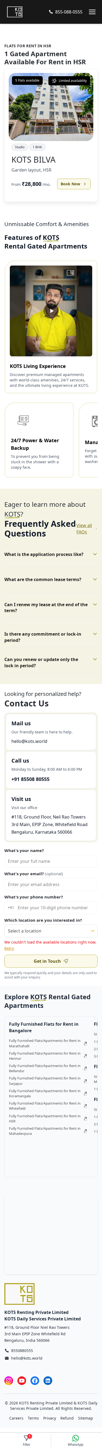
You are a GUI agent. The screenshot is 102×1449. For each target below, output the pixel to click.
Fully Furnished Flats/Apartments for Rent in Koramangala (45, 1093)
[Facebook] (34, 1380)
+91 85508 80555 (30, 779)
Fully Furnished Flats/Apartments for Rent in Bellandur (45, 1068)
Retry (9, 948)
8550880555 (22, 1350)
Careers (16, 1418)
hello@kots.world (29, 741)
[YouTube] (21, 1380)
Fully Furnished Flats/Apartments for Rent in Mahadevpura (45, 1131)
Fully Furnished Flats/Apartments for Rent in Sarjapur (45, 1081)
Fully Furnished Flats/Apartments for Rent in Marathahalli (45, 1043)
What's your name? (24, 850)
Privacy (49, 1418)
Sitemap (85, 1418)
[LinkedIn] (48, 1380)
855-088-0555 (68, 12)
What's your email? (33, 873)
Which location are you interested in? (43, 920)
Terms (33, 1418)
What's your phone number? (33, 897)
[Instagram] (8, 1380)
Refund (67, 1418)
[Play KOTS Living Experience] (51, 311)
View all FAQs (84, 528)
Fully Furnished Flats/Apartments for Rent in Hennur (45, 1056)
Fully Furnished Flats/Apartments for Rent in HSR (45, 1118)
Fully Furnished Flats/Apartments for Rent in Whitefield (45, 1106)
